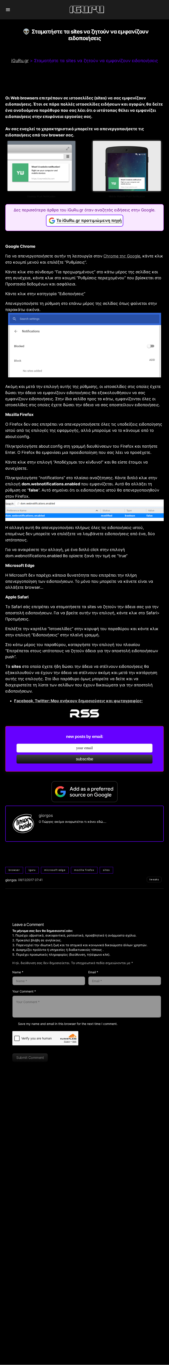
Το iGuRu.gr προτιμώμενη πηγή (89, 220)
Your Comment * (24, 991)
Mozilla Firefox (84, 870)
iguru (32, 870)
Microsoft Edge (54, 870)
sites (106, 870)
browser (14, 870)
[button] (8, 9)
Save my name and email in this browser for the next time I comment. (68, 1024)
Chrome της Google (121, 256)
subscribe (84, 759)
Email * (93, 972)
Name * (17, 972)
